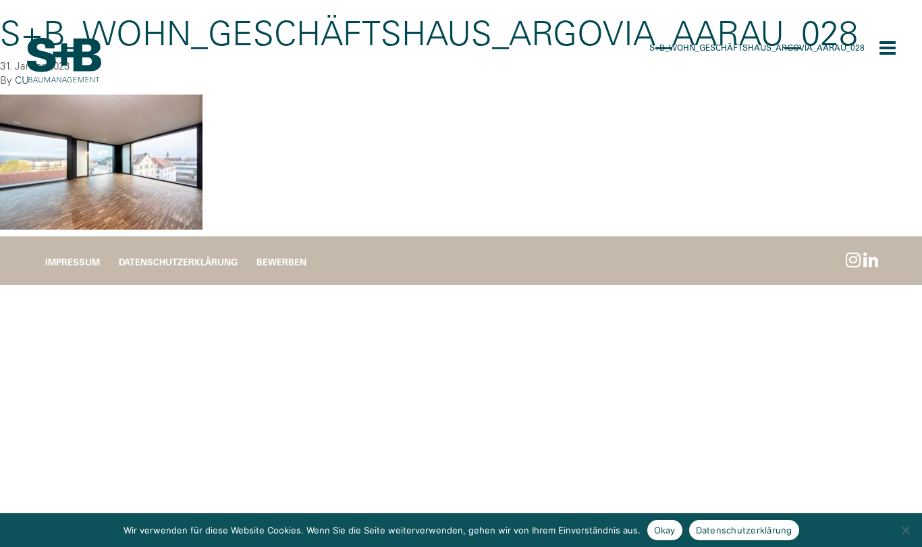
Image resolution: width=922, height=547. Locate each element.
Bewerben (281, 261)
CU (22, 80)
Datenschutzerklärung (178, 261)
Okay (665, 530)
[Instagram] (853, 259)
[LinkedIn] (870, 259)
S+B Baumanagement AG (64, 61)
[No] (905, 530)
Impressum (72, 261)
